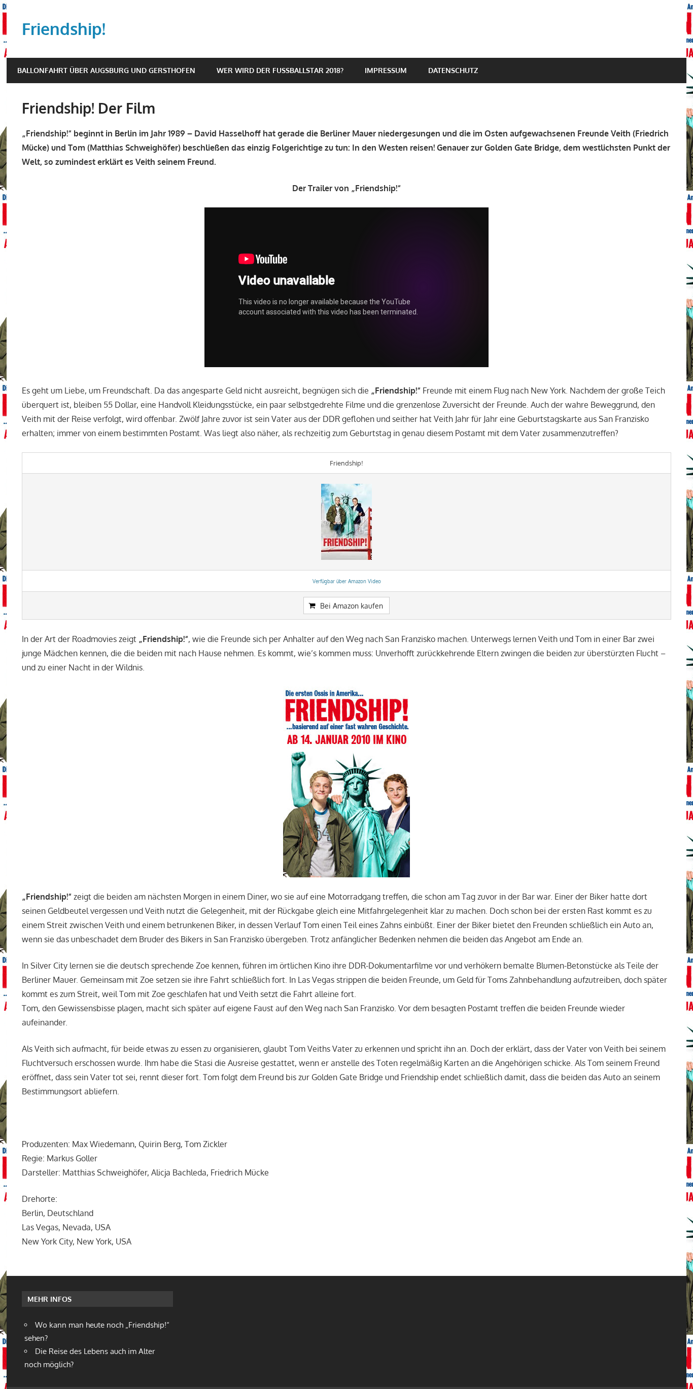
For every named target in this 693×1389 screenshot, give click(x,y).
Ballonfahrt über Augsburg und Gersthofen (106, 70)
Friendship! (64, 28)
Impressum (386, 70)
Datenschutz (453, 70)
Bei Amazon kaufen (351, 605)
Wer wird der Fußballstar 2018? (280, 70)
